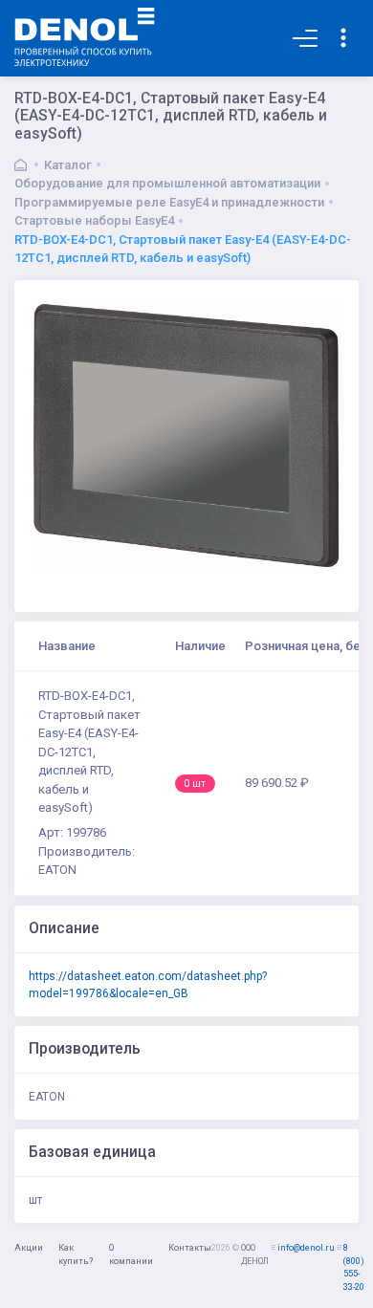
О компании (131, 1254)
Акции (28, 1248)
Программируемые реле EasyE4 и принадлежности (169, 202)
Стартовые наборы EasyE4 (94, 220)
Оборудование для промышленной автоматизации (167, 183)
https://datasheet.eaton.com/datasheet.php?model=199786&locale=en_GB (148, 985)
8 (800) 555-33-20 (353, 1267)
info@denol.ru (306, 1248)
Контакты (189, 1248)
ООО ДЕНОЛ (255, 1254)
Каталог (68, 165)
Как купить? (75, 1254)
